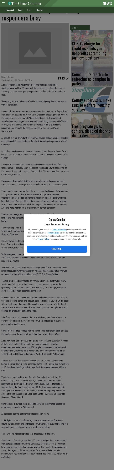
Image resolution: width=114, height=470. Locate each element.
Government (9, 9)
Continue (57, 249)
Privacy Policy (53, 233)
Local (20, 9)
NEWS (107, 3)
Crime (29, 9)
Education (40, 9)
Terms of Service (59, 230)
